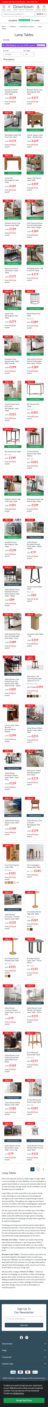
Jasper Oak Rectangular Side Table (11, 315)
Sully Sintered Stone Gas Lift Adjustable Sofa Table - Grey (12, 636)
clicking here (18, 1393)
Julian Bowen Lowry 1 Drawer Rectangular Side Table (34, 823)
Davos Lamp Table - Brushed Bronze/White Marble (12, 728)
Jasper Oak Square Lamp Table (34, 179)
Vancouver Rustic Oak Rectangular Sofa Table (11, 92)
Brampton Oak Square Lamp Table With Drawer (12, 361)
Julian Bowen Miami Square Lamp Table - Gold (34, 730)
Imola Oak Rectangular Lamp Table (12, 180)
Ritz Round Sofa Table (33, 405)
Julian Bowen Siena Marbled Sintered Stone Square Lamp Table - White (12, 592)
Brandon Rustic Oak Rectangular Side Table (34, 92)
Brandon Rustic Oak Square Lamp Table (12, 224)
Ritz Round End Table (13, 451)
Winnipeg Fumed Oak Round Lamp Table (35, 500)
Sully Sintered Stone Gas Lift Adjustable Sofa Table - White (34, 361)
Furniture (13, 26)
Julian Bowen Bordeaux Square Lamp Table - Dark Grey (12, 776)
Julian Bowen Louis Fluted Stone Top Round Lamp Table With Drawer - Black (12, 682)
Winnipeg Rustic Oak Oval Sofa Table (35, 269)
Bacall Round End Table (33, 314)
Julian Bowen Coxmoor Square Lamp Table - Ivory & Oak (12, 1011)
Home (4, 26)
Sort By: (6, 51)
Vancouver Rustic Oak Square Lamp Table (11, 270)
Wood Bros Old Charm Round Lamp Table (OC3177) (34, 678)
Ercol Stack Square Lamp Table (12, 866)
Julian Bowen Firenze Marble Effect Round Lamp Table (35, 1148)
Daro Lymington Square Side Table (33, 866)
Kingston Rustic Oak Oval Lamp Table (13, 500)
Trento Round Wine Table (34, 588)
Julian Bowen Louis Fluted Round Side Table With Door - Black (12, 1058)
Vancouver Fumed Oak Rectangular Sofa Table (34, 772)
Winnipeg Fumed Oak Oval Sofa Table (13, 136)
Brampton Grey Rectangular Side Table (11, 544)
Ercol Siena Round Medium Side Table (12, 959)
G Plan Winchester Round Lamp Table (34, 1101)
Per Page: (26, 51)
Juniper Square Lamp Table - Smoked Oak (35, 136)
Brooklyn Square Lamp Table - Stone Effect (34, 960)
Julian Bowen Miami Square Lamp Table (12, 1103)
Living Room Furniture (26, 26)
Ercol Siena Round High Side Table (34, 913)
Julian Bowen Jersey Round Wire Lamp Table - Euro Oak (12, 1148)
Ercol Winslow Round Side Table (33, 1053)
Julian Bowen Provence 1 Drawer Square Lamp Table (12, 916)
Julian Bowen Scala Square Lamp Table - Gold (12, 822)
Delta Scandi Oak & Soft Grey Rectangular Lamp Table (12, 407)
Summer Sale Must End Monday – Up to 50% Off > (20, 2)
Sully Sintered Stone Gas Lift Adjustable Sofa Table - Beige (34, 225)
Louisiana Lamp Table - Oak (35, 635)
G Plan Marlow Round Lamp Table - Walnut (34, 453)
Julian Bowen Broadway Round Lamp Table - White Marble (34, 545)
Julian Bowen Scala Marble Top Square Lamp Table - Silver (34, 1010)
